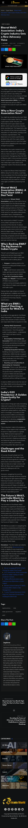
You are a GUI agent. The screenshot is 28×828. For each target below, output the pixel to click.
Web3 (3, 615)
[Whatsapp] (14, 49)
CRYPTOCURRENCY (6, 608)
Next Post (20, 716)
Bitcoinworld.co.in (18, 547)
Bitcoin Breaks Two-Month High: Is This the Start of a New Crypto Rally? (13, 703)
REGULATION (18, 611)
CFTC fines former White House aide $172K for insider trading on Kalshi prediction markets (14, 575)
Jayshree (5, 43)
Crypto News (9, 10)
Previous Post (8, 698)
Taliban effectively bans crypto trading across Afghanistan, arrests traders (13, 581)
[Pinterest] (10, 49)
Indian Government (7, 611)
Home (2, 10)
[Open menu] (3, 2)
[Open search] (26, 2)
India (14, 608)
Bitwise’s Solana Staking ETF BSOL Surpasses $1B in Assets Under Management (14, 588)
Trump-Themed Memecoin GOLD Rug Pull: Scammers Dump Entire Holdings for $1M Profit (13, 594)
